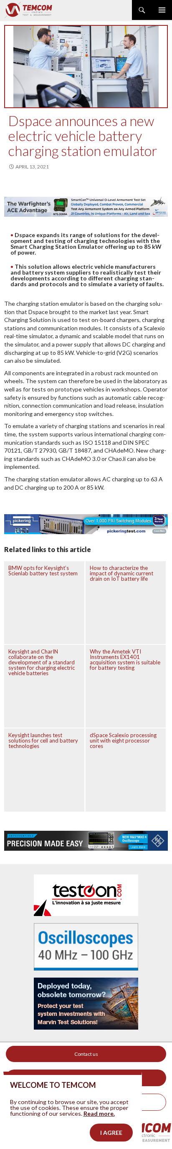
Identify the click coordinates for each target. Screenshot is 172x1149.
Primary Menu (162, 10)
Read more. (99, 1113)
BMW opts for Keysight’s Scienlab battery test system (43, 571)
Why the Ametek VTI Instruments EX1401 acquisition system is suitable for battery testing (125, 659)
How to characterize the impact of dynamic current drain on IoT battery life (121, 573)
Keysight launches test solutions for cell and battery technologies (43, 740)
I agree (111, 1132)
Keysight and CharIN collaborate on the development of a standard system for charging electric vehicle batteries (41, 662)
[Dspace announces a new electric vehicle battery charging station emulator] (86, 66)
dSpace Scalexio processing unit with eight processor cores (123, 740)
